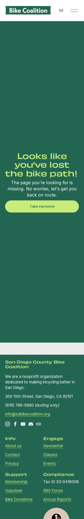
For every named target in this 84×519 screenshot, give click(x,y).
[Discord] (30, 424)
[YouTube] (23, 424)
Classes (50, 454)
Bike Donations (19, 499)
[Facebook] (15, 424)
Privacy (12, 463)
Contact (12, 454)
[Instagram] (7, 424)
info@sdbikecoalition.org (27, 414)
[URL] (38, 424)
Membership (16, 481)
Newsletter (53, 445)
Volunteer (14, 490)
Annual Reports (57, 499)
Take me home (42, 206)
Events (49, 463)
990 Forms (53, 490)
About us (13, 445)
